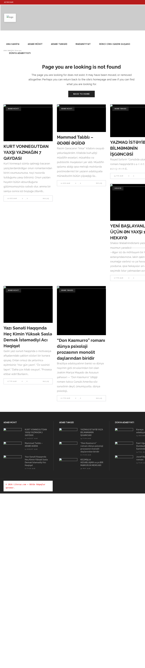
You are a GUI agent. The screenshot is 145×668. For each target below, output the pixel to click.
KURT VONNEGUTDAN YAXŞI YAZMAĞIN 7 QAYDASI (26, 152)
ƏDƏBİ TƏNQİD (120, 108)
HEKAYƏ (118, 188)
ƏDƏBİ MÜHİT (13, 108)
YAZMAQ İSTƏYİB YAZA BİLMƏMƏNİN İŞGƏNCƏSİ (91, 432)
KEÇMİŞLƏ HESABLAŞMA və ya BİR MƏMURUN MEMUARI (91, 462)
